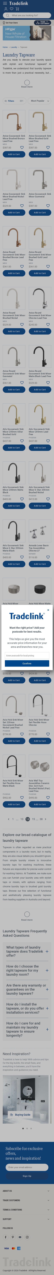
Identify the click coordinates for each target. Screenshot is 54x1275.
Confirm (27, 663)
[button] (48, 610)
